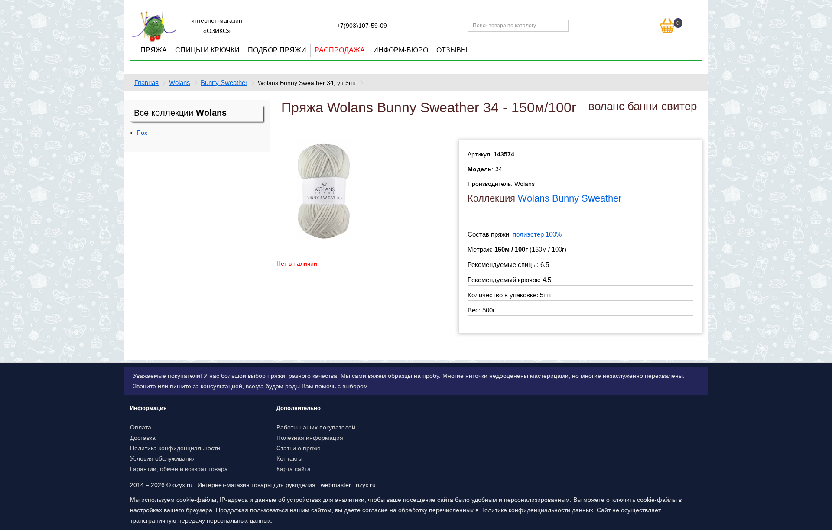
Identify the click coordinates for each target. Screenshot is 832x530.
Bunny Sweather (224, 82)
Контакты (289, 458)
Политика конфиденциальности (175, 448)
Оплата (140, 427)
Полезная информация (309, 437)
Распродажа (340, 50)
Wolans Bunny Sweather (569, 198)
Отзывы (451, 50)
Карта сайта (293, 468)
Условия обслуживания (163, 458)
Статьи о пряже (298, 448)
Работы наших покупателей (315, 427)
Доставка (143, 437)
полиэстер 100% (537, 234)
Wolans (179, 82)
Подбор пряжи (277, 50)
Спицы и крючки (207, 50)
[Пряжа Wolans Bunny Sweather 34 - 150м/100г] (323, 189)
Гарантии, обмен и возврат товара (179, 468)
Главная (146, 82)
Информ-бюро (400, 50)
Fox (142, 132)
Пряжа (153, 50)
